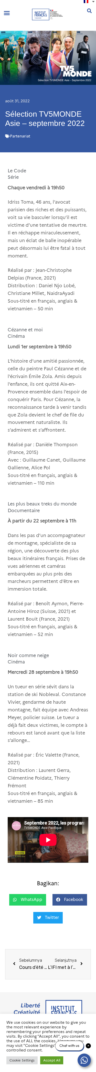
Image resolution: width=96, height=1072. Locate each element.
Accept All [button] (51, 1060)
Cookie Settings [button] (22, 1060)
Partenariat (20, 136)
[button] (7, 13)
